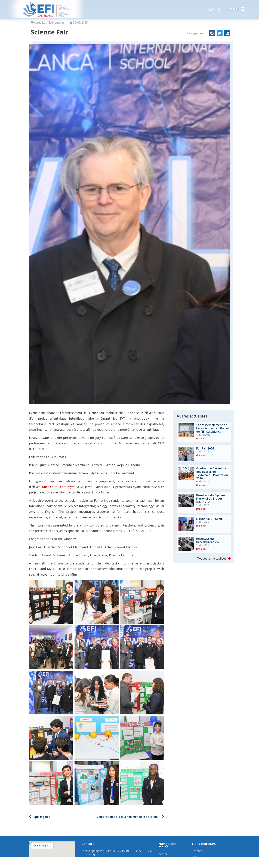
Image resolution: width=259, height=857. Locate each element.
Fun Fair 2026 (205, 448)
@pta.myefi (67, 487)
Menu (233, 9)
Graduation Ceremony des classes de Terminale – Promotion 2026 (212, 473)
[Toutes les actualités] (229, 558)
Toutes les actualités (211, 558)
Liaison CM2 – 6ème (209, 519)
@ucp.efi (47, 487)
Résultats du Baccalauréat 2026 (208, 540)
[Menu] (243, 9)
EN (211, 9)
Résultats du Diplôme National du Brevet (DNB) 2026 (211, 498)
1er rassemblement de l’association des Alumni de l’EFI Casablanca (212, 428)
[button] (212, 33)
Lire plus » (201, 438)
